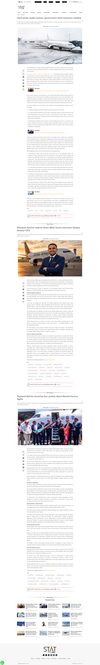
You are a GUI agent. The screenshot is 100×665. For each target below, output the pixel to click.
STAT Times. (27, 663)
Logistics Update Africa (50, 359)
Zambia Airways (30, 364)
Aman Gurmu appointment (32, 367)
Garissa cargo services (44, 581)
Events (45, 1)
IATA (60, 210)
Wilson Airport (53, 581)
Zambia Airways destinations (32, 370)
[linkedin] (73, 1)
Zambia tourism (66, 376)
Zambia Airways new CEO (58, 364)
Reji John (49, 636)
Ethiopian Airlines (42, 367)
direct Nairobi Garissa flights (49, 575)
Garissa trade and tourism (65, 584)
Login (64, 2)
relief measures (65, 210)
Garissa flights (68, 575)
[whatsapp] (23, 77)
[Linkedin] (23, 80)
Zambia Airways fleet (43, 370)
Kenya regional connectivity (32, 584)
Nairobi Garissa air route (43, 584)
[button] (50, 20)
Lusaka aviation (56, 373)
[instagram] (76, 1)
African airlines (40, 376)
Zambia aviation (49, 367)
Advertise (38, 658)
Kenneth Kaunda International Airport (46, 373)
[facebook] (69, 1)
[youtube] (75, 1)
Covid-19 (41, 210)
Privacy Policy (54, 658)
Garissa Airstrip (60, 581)
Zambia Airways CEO (47, 364)
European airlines (48, 210)
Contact (48, 658)
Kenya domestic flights (31, 578)
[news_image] (21, 605)
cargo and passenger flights (53, 584)
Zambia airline (64, 373)
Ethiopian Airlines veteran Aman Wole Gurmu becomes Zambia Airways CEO (51, 90)
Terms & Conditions (62, 658)
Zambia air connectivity (38, 379)
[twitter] (71, 1)
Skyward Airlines (31, 575)
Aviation (23, 14)
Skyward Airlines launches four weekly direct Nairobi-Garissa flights (49, 132)
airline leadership (48, 376)
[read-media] (31, 91)
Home (19, 12)
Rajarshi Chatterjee (74, 618)
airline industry (30, 210)
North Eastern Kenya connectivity (33, 581)
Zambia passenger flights (61, 370)
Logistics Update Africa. (49, 570)
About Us (33, 658)
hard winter (55, 210)
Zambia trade (30, 379)
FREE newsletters (38, 1)
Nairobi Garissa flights (39, 575)
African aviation (67, 367)
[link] (23, 89)
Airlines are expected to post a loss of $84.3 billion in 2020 (40, 74)
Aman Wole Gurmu (39, 364)
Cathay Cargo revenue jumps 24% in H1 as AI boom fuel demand (49, 194)
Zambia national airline (58, 367)
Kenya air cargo (57, 578)
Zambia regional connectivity (32, 373)
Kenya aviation (67, 581)
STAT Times (27, 610)
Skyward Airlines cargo (41, 578)
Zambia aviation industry (32, 376)
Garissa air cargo (50, 578)
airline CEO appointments (58, 376)
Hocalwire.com (79, 663)
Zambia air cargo (52, 370)
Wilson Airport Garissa (60, 575)
